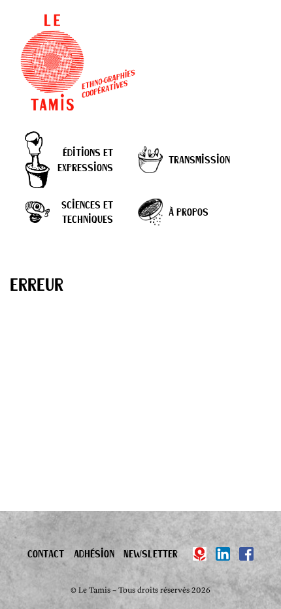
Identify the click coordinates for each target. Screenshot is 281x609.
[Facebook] (246, 554)
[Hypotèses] (200, 554)
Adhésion (94, 553)
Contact (45, 553)
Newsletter (151, 553)
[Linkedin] (223, 554)
